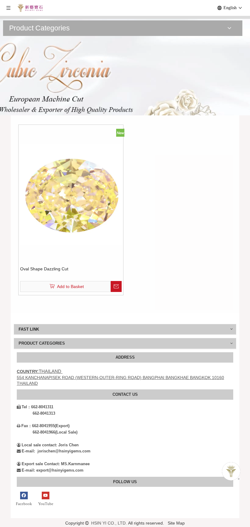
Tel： (24, 407)
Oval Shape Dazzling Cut (44, 268)
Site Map (176, 523)
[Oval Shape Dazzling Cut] (71, 193)
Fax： (24, 425)
